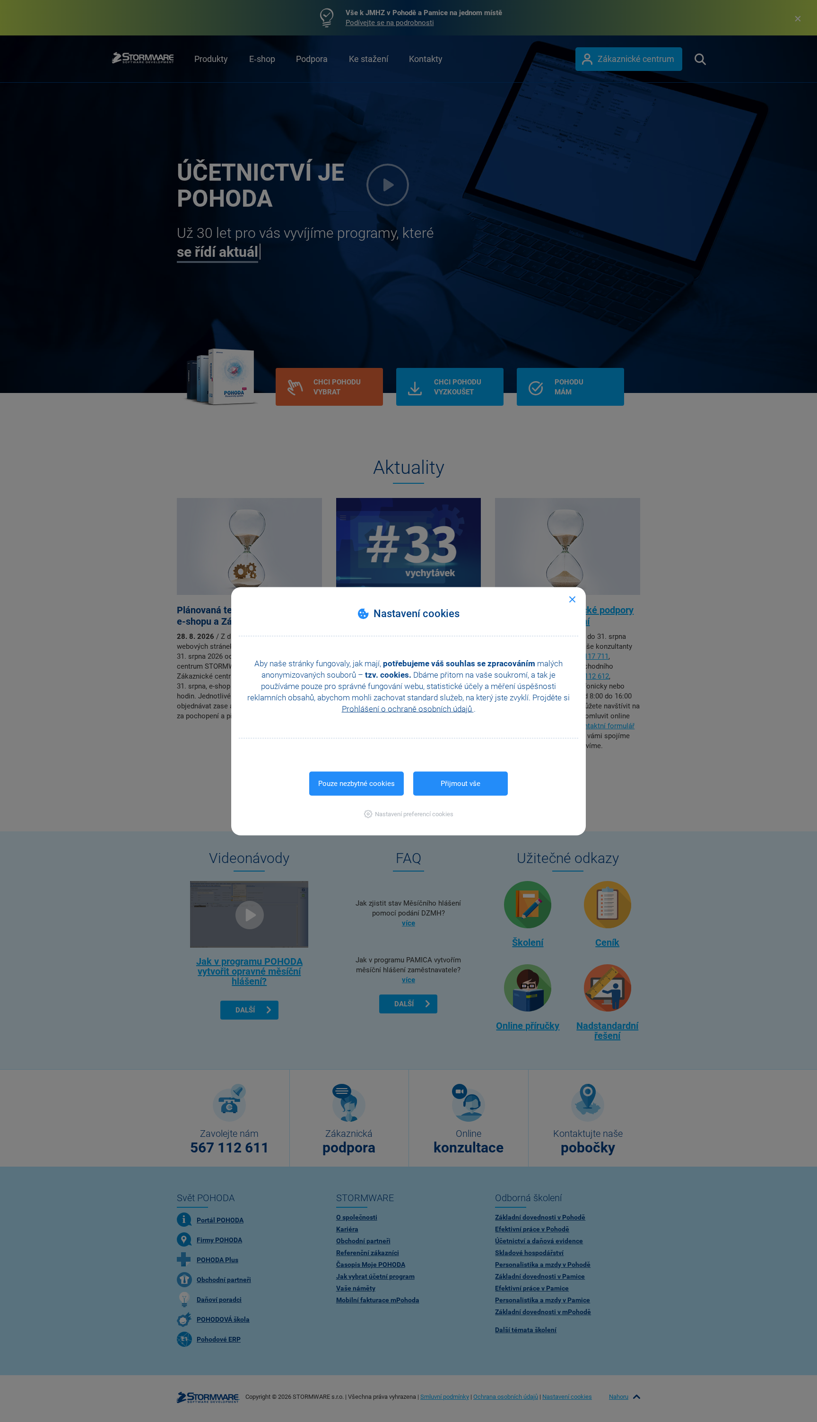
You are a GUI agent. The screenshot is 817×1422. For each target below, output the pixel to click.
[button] (408, 813)
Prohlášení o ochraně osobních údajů (408, 708)
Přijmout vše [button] (460, 783)
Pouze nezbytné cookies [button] (356, 783)
